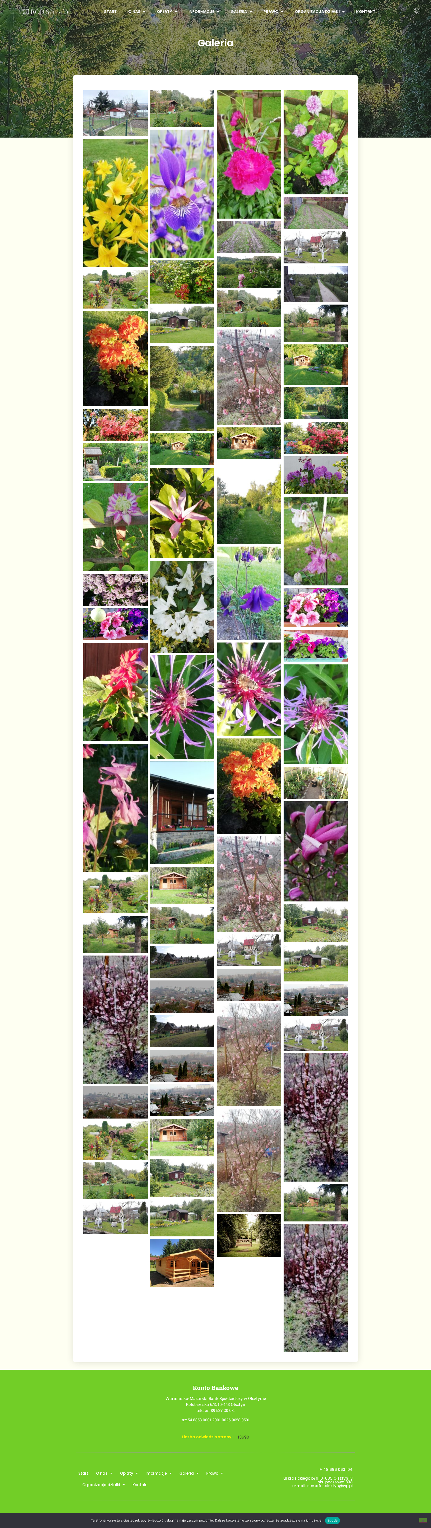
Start (110, 11)
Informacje (201, 11)
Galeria (239, 11)
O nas (134, 11)
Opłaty (164, 11)
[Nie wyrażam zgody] (423, 1520)
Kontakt (365, 11)
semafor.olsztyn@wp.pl (330, 1485)
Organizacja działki (317, 11)
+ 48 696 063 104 (336, 1469)
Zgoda (332, 1520)
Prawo (270, 11)
